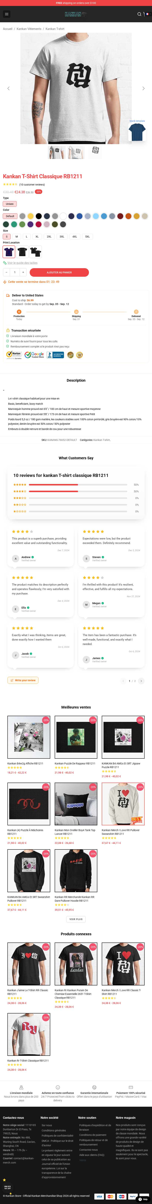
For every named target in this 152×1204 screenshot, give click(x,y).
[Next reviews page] (141, 681)
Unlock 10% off (7, 1188)
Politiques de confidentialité (57, 1135)
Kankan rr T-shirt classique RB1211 (28, 1060)
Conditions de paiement (92, 1134)
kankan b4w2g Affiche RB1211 (25, 763)
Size (5, 230)
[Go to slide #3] (95, 152)
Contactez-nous (88, 1149)
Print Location (11, 242)
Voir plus (76, 919)
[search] (139, 14)
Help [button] (145, 1199)
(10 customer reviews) (32, 184)
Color (6, 209)
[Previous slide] (9, 88)
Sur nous (47, 1125)
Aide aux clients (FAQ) (91, 1154)
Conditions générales (54, 1130)
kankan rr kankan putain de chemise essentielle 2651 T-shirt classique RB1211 (73, 994)
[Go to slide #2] (76, 152)
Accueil (7, 29)
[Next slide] (143, 88)
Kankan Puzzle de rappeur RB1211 (75, 763)
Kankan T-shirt (55, 29)
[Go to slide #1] (57, 152)
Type (6, 197)
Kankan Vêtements (29, 29)
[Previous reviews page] (123, 681)
